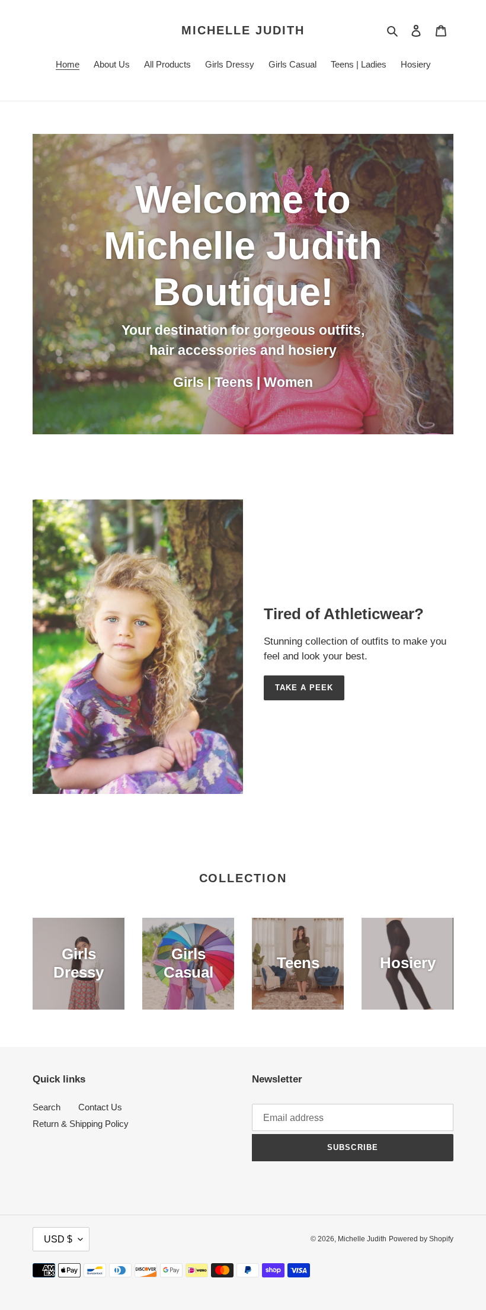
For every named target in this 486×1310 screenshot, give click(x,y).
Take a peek (304, 687)
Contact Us (100, 1107)
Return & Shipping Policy (81, 1124)
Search (46, 1107)
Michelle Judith (243, 30)
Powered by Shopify (421, 1239)
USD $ (58, 1239)
